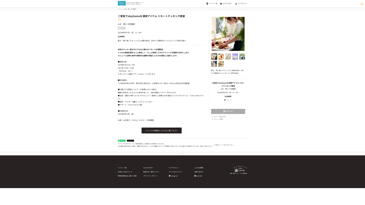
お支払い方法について (125, 172)
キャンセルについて (175, 172)
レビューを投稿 (217, 119)
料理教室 (122, 28)
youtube (199, 176)
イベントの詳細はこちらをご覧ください (161, 130)
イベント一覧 (211, 3)
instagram (174, 176)
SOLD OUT (228, 111)
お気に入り (228, 100)
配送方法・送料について (151, 172)
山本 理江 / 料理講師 (130, 9)
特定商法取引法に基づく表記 (127, 176)
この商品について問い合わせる (223, 145)
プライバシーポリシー (150, 176)
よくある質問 (198, 168)
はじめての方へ (226, 3)
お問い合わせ (198, 172)
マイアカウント (241, 3)
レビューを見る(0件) (218, 116)
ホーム (120, 9)
